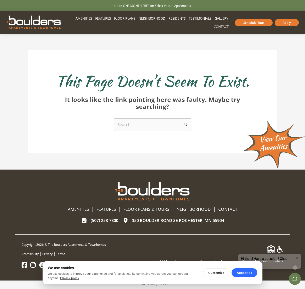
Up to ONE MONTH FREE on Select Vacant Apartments (152, 6)
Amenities (84, 18)
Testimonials (200, 18)
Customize (216, 273)
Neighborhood (152, 18)
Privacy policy (69, 278)
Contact (221, 26)
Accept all (244, 273)
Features (103, 18)
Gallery (221, 18)
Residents (177, 18)
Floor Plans (124, 18)
